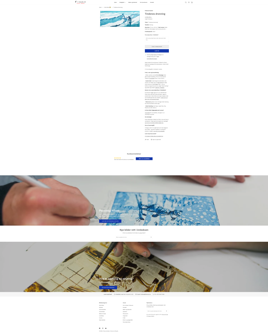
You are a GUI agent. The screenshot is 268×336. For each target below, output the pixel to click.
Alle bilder (101, 305)
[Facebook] (99, 328)
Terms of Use (165, 314)
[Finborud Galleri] (80, 2)
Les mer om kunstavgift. (159, 131)
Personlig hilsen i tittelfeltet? (151, 35)
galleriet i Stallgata (159, 87)
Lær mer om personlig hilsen (110, 221)
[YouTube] (105, 328)
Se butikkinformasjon (152, 58)
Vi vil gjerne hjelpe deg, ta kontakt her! (154, 136)
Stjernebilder (102, 320)
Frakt (124, 318)
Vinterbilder (102, 311)
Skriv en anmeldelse (144, 158)
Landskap (101, 315)
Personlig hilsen (126, 322)
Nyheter (101, 307)
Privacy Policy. (151, 316)
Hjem (100, 7)
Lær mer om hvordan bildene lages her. (154, 122)
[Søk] (185, 2)
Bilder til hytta (102, 313)
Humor (100, 318)
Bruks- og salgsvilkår (128, 320)
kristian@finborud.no (146, 294)
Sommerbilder (102, 309)
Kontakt (125, 307)
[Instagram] (102, 328)
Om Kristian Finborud (108, 287)
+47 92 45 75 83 (160, 294)
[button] (122, 2)
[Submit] (151, 237)
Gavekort (125, 311)
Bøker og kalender (127, 309)
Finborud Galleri (149, 10)
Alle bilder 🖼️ (107, 7)
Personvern (125, 313)
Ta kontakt (151, 78)
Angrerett (125, 315)
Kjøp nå (157, 51)
